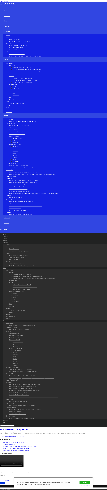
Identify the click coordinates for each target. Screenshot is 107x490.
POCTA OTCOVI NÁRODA (9, 444)
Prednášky (5, 240)
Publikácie (11, 272)
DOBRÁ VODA (16, 365)
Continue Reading (12, 436)
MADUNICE (15, 363)
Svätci (4, 268)
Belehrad (15, 293)
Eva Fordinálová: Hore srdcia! (16, 338)
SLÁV (14, 344)
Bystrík (8, 314)
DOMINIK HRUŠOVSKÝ (11, 327)
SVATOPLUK (15, 346)
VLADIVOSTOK (16, 302)
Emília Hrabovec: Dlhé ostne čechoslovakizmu (21, 388)
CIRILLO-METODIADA (18, 342)
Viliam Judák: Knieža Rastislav (17, 257)
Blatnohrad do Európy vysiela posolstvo (19, 251)
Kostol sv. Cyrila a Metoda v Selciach (22, 289)
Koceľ (7, 247)
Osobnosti (5, 321)
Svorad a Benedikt (10, 316)
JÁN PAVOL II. (9, 318)
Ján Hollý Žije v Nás (14, 333)
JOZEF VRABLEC (10, 399)
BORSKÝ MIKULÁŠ (17, 350)
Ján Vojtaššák (9, 373)
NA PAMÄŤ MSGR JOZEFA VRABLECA (18, 401)
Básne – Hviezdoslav (14, 259)
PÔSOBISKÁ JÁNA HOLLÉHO (16, 348)
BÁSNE (11, 312)
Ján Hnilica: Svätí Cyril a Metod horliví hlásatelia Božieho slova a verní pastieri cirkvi (34, 278)
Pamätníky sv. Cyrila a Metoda (16, 291)
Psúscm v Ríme (13, 280)
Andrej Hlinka (9, 323)
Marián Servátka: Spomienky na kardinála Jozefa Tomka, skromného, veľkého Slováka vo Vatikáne (33, 397)
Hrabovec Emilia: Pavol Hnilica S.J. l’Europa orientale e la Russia (25, 409)
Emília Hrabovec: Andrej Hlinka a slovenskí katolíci (22, 325)
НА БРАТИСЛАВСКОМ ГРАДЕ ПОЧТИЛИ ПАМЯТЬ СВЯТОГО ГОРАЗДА (20, 446)
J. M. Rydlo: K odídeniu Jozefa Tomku (18, 393)
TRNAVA (15, 357)
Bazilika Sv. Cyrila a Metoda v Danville (22, 285)
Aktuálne (5, 420)
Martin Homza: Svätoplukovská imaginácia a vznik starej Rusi (24, 266)
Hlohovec (15, 361)
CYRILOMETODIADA (7, 4)
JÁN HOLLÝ (8, 331)
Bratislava (15, 354)
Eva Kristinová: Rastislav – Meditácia (18, 255)
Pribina (8, 244)
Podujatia (5, 236)
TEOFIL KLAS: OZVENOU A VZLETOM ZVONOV (20, 369)
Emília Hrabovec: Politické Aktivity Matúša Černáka (22, 405)
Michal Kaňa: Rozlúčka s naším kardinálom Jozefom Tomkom (24, 390)
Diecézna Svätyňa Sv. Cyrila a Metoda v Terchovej (25, 287)
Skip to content (4, 1)
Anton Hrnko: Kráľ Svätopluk (16, 263)
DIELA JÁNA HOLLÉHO (14, 340)
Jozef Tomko (9, 382)
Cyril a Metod (9, 270)
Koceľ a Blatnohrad (14, 249)
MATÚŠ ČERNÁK (10, 403)
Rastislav (8, 253)
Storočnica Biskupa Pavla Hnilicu (17, 414)
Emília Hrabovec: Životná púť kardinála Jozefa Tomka (22, 386)
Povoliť (85, 482)
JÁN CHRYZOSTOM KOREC (12, 367)
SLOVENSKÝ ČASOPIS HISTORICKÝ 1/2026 (13, 442)
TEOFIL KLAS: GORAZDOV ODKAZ (17, 310)
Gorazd (8, 308)
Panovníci (5, 242)
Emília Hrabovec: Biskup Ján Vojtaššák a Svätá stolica (22, 376)
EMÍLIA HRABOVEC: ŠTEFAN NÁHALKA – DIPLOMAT (22, 418)
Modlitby (11, 306)
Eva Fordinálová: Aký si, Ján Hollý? (17, 335)
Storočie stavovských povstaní (14, 429)
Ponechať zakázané (85, 485)
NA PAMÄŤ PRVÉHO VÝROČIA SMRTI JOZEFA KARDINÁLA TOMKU (25, 384)
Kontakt (5, 422)
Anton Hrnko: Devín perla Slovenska (22, 274)
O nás (4, 234)
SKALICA (15, 352)
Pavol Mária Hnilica (11, 407)
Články (5, 238)
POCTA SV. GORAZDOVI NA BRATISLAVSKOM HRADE (16, 448)
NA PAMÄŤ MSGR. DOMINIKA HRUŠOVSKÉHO (20, 329)
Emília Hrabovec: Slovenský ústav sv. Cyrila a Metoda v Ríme (28, 276)
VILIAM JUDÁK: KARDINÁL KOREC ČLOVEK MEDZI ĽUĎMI (23, 371)
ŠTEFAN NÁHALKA (10, 416)
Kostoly (11, 283)
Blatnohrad (15, 295)
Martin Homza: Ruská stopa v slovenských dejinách (16, 450)
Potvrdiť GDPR (5, 481)
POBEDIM (15, 359)
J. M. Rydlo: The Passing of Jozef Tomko (19, 395)
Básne (10, 304)
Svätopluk (8, 261)
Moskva (14, 297)
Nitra (14, 299)
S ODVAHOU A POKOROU (15, 412)
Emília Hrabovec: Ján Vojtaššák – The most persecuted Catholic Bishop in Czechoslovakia (31, 378)
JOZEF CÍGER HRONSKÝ (12, 380)
